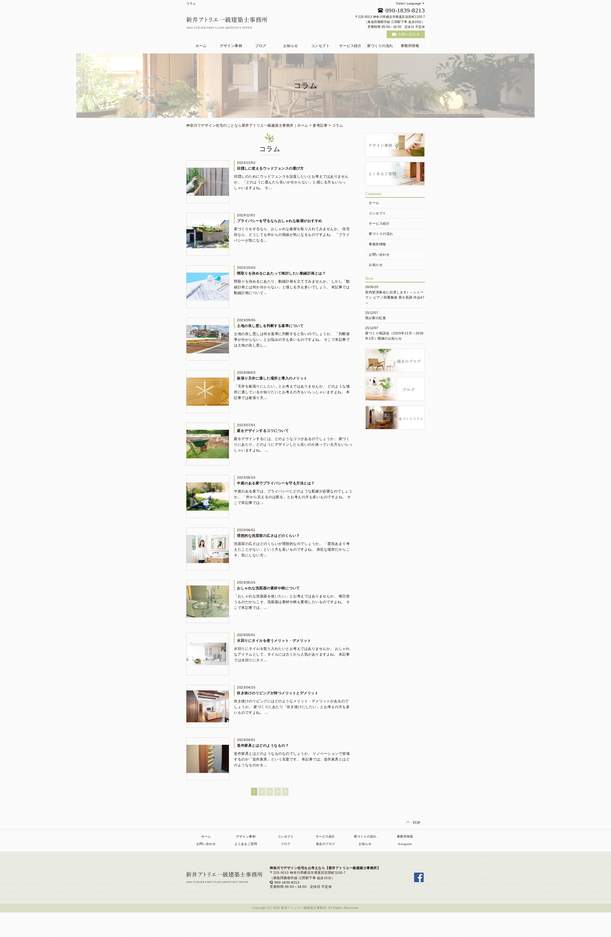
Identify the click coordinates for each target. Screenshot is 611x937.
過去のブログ (325, 844)
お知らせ (290, 46)
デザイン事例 (231, 46)
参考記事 (320, 125)
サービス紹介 (350, 46)
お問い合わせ (379, 254)
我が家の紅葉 (375, 318)
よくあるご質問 (246, 844)
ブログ (260, 46)
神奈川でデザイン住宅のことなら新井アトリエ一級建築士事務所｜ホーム (247, 125)
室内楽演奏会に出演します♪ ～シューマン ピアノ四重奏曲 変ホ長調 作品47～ (394, 297)
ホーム (201, 46)
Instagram (405, 844)
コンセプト (320, 46)
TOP (416, 822)
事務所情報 (410, 46)
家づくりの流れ (380, 46)
